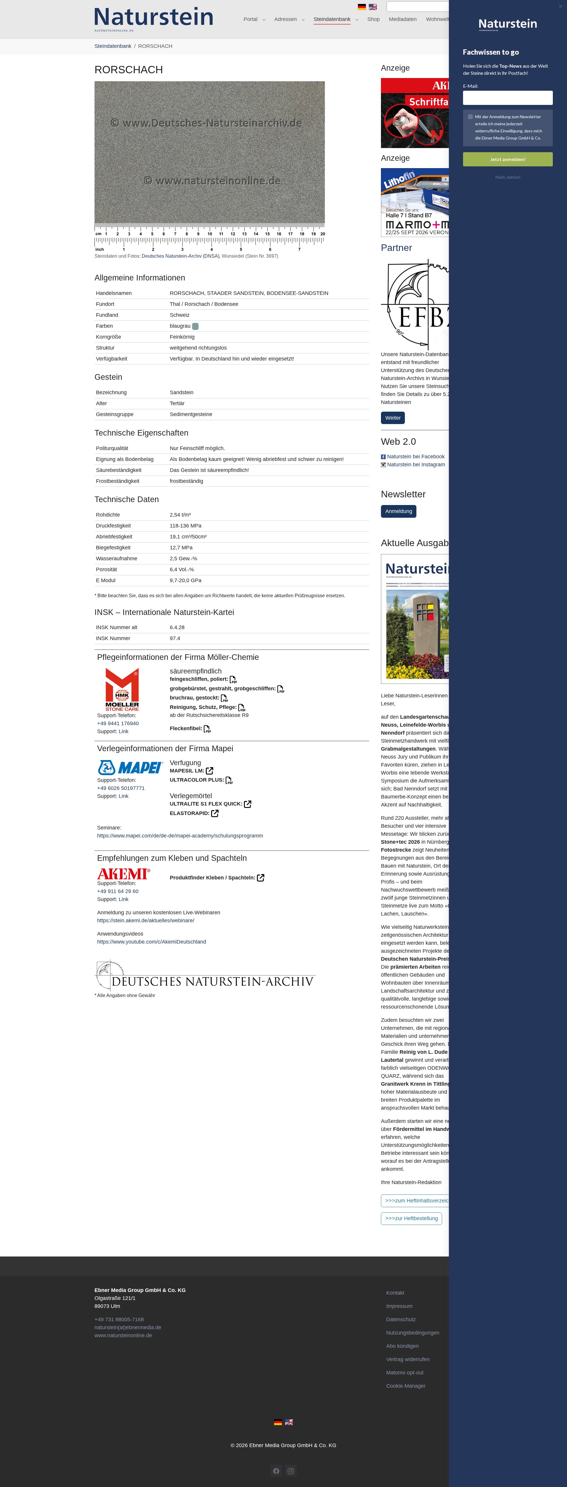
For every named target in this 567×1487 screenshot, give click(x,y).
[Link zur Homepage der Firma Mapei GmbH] (130, 767)
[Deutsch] (362, 6)
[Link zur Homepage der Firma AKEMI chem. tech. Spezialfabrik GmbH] (123, 873)
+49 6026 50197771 (121, 788)
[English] (373, 6)
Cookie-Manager (406, 1386)
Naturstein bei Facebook (416, 457)
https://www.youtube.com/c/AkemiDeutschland (151, 942)
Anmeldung (398, 511)
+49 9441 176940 (118, 723)
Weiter (393, 418)
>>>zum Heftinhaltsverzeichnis (421, 1201)
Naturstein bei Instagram (416, 464)
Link (123, 731)
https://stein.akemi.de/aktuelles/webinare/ (145, 920)
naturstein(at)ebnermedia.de (127, 1327)
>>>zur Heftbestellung (411, 1218)
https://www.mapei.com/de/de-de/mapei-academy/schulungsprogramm (180, 836)
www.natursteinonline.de (123, 1335)
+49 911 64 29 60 (118, 891)
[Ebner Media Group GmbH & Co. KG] (153, 19)
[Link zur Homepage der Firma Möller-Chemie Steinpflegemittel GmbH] (122, 689)
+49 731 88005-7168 (119, 1319)
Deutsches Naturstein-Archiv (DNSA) (180, 256)
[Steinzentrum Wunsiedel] (426, 304)
